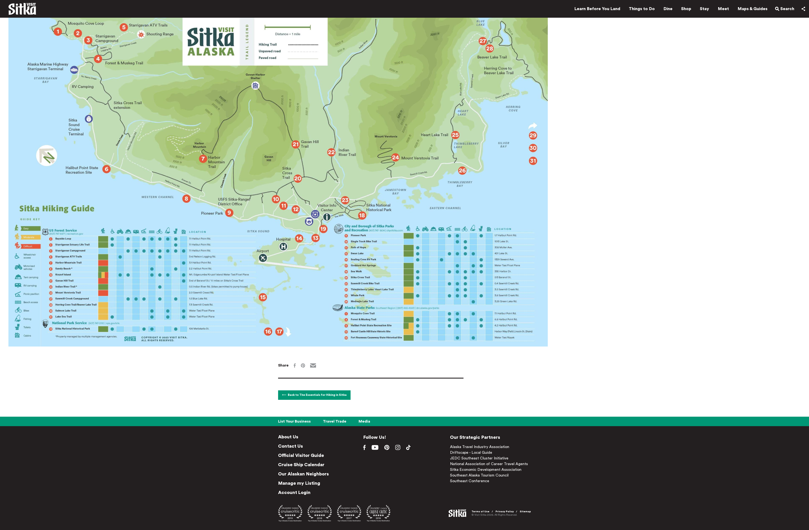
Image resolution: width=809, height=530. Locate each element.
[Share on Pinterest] (303, 365)
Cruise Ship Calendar (301, 464)
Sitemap (525, 511)
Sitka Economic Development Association (485, 469)
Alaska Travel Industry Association (479, 447)
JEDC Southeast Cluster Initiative (479, 458)
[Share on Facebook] (295, 365)
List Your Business (294, 421)
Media (364, 421)
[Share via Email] (313, 365)
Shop (686, 9)
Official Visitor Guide (301, 455)
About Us (288, 437)
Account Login (294, 492)
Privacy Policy (505, 511)
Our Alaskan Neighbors (303, 474)
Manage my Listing (299, 483)
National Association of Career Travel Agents (489, 464)
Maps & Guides (752, 9)
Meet (723, 9)
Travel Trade (334, 421)
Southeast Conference (469, 481)
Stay (704, 9)
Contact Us (290, 446)
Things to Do (642, 9)
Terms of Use (480, 511)
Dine (667, 9)
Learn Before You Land (597, 9)
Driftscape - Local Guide (471, 452)
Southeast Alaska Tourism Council (479, 475)
